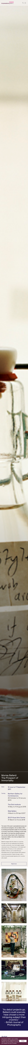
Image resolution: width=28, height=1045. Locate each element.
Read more (14, 863)
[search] (23, 3)
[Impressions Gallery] (7, 3)
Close (22, 1041)
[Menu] (25, 3)
